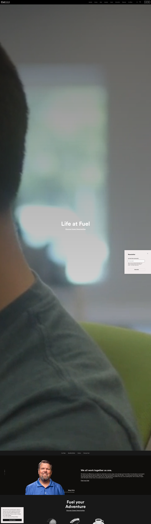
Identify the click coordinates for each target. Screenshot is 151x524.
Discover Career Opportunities (75, 229)
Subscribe (136, 269)
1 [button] (4, 469)
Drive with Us (117, 2)
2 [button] (4, 471)
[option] (38, 475)
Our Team (63, 453)
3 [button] (4, 472)
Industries (90, 2)
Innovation (106, 2)
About (101, 2)
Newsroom (124, 2)
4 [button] (4, 473)
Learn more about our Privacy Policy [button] (10, 516)
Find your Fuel (86, 453)
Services (95, 2)
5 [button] (4, 474)
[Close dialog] (148, 253)
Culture (79, 453)
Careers (111, 2)
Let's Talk (147, 2)
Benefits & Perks (71, 453)
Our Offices (130, 2)
